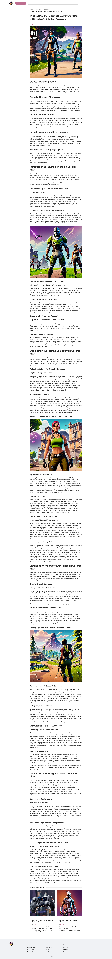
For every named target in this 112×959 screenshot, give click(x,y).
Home (31, 9)
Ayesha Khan (35, 24)
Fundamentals (46, 9)
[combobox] (52, 3)
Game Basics (38, 9)
